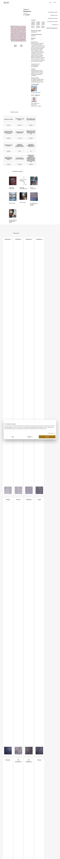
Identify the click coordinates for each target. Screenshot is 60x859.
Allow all (47, 436)
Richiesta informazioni (52, 28)
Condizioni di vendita (52, 21)
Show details (50, 433)
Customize (29, 436)
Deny (13, 436)
